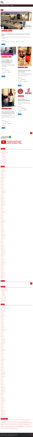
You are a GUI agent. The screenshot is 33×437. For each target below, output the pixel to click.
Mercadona (26, 424)
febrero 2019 (2, 198)
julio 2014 (2, 256)
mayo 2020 (2, 185)
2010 (4, 421)
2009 (3, 421)
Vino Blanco (3, 154)
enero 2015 (2, 248)
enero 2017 (2, 219)
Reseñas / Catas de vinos (21, 67)
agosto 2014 (2, 255)
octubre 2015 (2, 236)
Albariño (8, 421)
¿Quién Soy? (12, 5)
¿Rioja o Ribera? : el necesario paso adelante (24, 100)
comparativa (26, 421)
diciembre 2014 (3, 249)
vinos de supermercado (7, 428)
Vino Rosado (3, 156)
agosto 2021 (2, 178)
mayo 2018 (2, 208)
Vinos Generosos (4, 159)
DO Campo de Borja (11, 422)
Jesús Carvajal (24, 68)
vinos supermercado (13, 428)
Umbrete (26, 426)
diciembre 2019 (3, 327)
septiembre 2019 (3, 192)
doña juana (6, 424)
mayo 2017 (2, 215)
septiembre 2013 (3, 263)
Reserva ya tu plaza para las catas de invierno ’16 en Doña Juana (16, 34)
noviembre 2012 (3, 273)
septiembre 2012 (3, 276)
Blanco (13, 421)
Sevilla (5, 426)
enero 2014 (2, 259)
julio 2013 (2, 265)
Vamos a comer (10, 30)
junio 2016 (2, 225)
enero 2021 (2, 320)
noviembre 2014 (3, 251)
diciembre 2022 (3, 170)
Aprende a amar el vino (4, 30)
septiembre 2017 (3, 212)
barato (10, 421)
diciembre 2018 (3, 201)
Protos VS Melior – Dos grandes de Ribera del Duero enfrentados (7, 61)
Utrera (31, 426)
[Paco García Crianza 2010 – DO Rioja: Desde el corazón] (8, 97)
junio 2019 (2, 195)
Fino (12, 424)
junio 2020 (2, 184)
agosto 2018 (2, 205)
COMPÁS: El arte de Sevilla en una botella (24, 71)
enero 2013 (2, 408)
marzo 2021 (2, 181)
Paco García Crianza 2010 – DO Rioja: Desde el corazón (8, 112)
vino (3, 428)
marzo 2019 (2, 197)
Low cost (23, 424)
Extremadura (9, 424)
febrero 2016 (2, 231)
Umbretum (29, 426)
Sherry (7, 426)
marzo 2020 (2, 188)
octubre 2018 (2, 202)
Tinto (21, 426)
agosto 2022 (2, 310)
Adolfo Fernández (9, 32)
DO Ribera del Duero (26, 422)
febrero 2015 (2, 246)
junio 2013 (2, 266)
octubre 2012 (2, 275)
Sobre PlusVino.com (3, 160)
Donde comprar (6, 5)
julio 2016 (2, 224)
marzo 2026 (2, 168)
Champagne (22, 421)
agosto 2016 (2, 222)
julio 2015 (2, 239)
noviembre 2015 (3, 235)
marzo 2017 (2, 218)
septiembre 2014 (3, 391)
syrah (15, 426)
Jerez (19, 424)
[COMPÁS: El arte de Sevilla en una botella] (24, 56)
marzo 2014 (2, 258)
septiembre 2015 (3, 238)
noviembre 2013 (3, 262)
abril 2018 (2, 347)
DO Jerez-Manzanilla (18, 422)
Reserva (29, 424)
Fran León (14, 424)
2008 (1, 421)
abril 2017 (2, 354)
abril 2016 (2, 228)
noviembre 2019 (3, 191)
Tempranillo (18, 426)
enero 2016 (2, 232)
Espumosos (3, 153)
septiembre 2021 (3, 177)
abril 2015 (2, 381)
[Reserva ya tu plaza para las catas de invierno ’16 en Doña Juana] (16, 20)
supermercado (11, 426)
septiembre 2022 (3, 171)
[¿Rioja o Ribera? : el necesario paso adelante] (24, 91)
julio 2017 (2, 214)
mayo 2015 (2, 242)
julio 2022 (2, 174)
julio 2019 (2, 194)
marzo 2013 (2, 269)
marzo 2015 (2, 245)
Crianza (2, 422)
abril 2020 (2, 187)
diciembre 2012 (3, 272)
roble (3, 426)
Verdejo (1, 428)
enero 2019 (2, 337)
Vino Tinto (26, 67)
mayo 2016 (2, 364)
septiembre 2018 (3, 204)
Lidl (21, 424)
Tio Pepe (24, 426)
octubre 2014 (2, 252)
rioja (1, 426)
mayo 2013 (2, 268)
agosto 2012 (2, 278)
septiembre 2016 (3, 221)
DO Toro (4, 424)
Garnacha (17, 424)
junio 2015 (2, 241)
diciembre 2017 (3, 211)
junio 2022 (2, 175)
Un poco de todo (3, 162)
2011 (6, 421)
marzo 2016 (2, 229)
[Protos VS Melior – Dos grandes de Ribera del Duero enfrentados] (8, 51)
